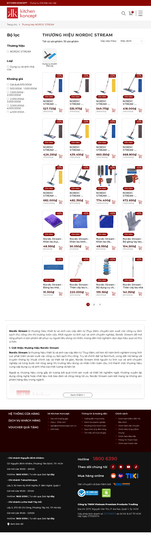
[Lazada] (121, 475)
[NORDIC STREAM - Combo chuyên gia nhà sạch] (106, 175)
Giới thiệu (54, 429)
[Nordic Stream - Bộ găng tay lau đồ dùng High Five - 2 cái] (133, 221)
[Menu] (139, 13)
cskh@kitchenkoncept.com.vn (63, 426)
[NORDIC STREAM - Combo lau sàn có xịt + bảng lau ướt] (106, 129)
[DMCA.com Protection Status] (108, 493)
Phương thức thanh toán (95, 426)
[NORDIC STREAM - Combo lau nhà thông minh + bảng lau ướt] (133, 83)
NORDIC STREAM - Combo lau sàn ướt (52, 105)
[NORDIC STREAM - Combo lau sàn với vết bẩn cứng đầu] (80, 83)
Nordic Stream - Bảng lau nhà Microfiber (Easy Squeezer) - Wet (53, 289)
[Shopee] (114, 475)
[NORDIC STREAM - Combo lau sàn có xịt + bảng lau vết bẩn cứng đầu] (133, 129)
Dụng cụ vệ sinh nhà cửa (20, 68)
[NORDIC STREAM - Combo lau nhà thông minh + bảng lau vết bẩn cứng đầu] (53, 129)
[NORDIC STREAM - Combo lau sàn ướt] (53, 83)
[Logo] (21, 12)
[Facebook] (113, 466)
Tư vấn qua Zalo (41, 474)
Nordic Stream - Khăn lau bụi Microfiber (53, 242)
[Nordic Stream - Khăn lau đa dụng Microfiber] (106, 221)
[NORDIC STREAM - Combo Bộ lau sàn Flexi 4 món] (133, 175)
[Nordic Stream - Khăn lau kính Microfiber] (80, 221)
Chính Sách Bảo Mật (127, 436)
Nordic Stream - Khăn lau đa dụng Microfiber (106, 242)
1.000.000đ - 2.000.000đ (16, 93)
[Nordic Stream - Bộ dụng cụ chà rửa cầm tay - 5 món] (106, 267)
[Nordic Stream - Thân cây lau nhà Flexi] (80, 267)
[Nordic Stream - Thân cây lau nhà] (133, 267)
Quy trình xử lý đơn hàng (95, 429)
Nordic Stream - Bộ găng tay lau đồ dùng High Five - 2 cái (132, 243)
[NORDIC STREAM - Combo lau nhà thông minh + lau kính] (80, 175)
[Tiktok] (136, 466)
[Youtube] (128, 466)
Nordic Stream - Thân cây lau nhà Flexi (80, 287)
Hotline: (17, 474)
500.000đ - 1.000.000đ (23, 88)
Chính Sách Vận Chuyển (128, 426)
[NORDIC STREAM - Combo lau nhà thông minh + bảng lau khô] (80, 129)
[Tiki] (132, 475)
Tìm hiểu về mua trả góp (95, 433)
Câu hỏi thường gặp (59, 418)
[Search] (123, 13)
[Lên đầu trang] (146, 530)
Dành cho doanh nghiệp (94, 422)
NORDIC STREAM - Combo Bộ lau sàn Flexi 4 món (132, 197)
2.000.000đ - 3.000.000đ (16, 100)
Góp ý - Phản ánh (58, 422)
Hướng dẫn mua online (94, 418)
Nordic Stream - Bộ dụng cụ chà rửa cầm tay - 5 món (106, 289)
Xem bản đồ (16, 524)
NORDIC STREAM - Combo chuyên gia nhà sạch (105, 197)
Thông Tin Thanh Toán (128, 440)
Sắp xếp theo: (109, 41)
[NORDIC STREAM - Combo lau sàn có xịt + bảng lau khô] (53, 175)
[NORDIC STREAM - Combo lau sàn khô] (106, 83)
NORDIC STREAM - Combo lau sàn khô (105, 105)
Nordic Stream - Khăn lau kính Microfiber (79, 242)
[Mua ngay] (61, 110)
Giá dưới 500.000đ (20, 84)
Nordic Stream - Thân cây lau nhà (133, 286)
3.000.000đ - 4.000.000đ (16, 107)
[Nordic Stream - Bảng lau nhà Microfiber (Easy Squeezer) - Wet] (53, 267)
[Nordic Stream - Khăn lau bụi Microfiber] (53, 221)
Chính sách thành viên (128, 443)
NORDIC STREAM (20, 51)
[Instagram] (121, 466)
